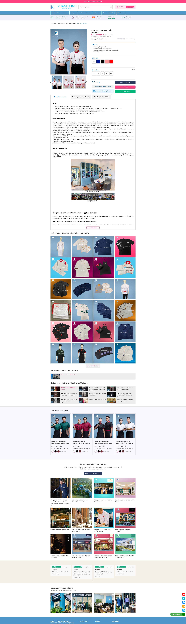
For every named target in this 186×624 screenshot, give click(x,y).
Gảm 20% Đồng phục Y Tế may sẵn (93, 1)
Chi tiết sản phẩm (60, 97)
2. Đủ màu (95, 58)
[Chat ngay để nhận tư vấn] (183, 602)
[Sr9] (104, 603)
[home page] (52, 13)
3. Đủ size (95, 70)
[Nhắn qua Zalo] (183, 610)
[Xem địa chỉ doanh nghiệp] (183, 598)
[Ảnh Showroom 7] (82, 603)
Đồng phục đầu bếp (82, 23)
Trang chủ (53, 23)
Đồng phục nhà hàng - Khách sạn (66, 23)
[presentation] (50, 82)
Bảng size (133, 69)
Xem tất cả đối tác (93, 473)
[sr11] (125, 603)
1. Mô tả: (94, 45)
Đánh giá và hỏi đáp (101, 97)
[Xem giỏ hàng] (183, 594)
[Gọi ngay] (183, 614)
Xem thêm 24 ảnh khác (93, 366)
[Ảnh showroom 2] (60, 603)
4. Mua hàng (96, 82)
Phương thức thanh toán (81, 97)
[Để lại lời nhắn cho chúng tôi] (183, 606)
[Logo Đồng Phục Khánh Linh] (63, 7)
